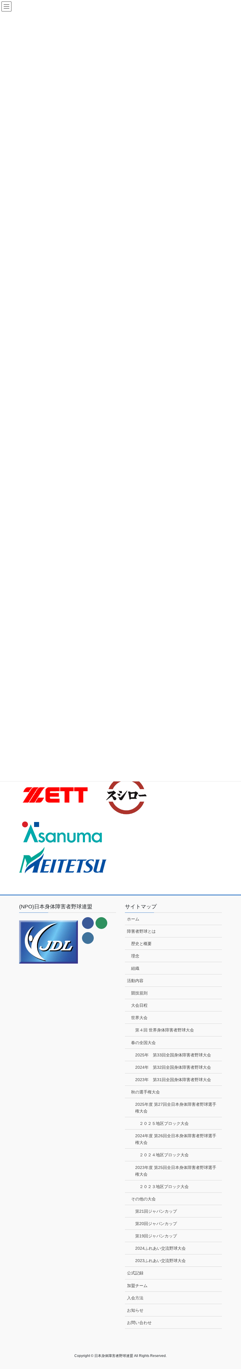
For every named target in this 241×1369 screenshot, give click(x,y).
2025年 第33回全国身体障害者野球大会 (173, 1055)
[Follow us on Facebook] (88, 923)
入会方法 (135, 1298)
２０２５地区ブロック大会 (164, 1123)
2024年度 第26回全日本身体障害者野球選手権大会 (175, 1139)
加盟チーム (137, 1285)
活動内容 (135, 980)
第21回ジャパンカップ (156, 1211)
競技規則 (139, 993)
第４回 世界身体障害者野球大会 (164, 1030)
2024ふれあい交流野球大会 (160, 1248)
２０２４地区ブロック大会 (164, 1154)
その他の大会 (143, 1199)
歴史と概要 (141, 943)
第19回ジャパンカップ (156, 1236)
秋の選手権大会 (145, 1092)
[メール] (101, 923)
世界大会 (139, 1017)
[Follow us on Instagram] (88, 938)
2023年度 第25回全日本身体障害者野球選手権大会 (175, 1171)
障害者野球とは (141, 931)
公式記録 (135, 1273)
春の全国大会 (143, 1042)
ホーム (133, 919)
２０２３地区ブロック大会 (164, 1186)
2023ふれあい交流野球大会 (160, 1260)
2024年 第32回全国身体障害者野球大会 (173, 1067)
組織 (135, 968)
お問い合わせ (139, 1322)
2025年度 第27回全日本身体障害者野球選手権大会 (175, 1107)
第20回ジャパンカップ (156, 1223)
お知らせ (135, 1310)
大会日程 (139, 1005)
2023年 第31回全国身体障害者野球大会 (173, 1079)
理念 (135, 956)
